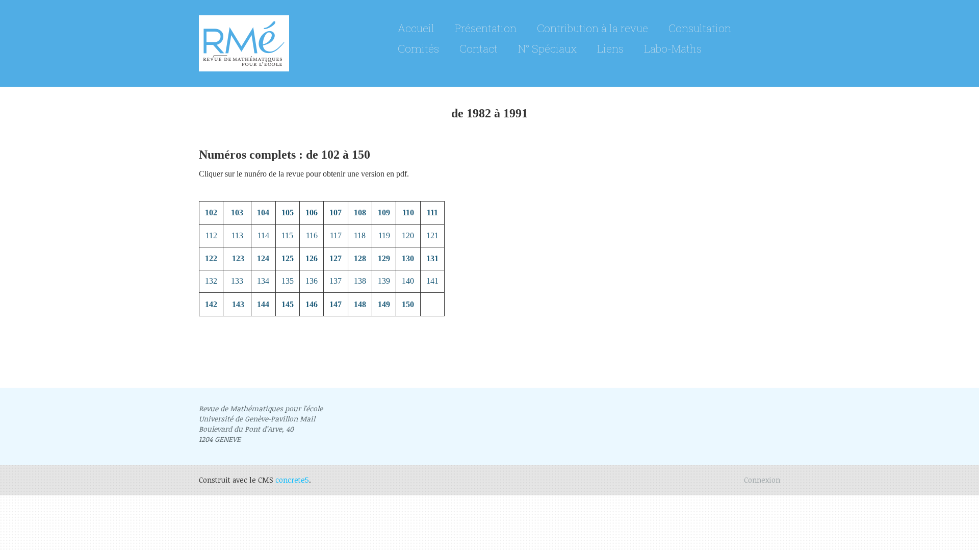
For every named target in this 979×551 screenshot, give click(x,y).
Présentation (486, 28)
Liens (610, 48)
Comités (418, 48)
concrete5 (292, 480)
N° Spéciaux (547, 48)
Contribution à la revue (592, 28)
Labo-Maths (673, 48)
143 (238, 304)
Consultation (699, 28)
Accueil (416, 28)
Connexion (762, 480)
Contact (478, 48)
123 (238, 258)
